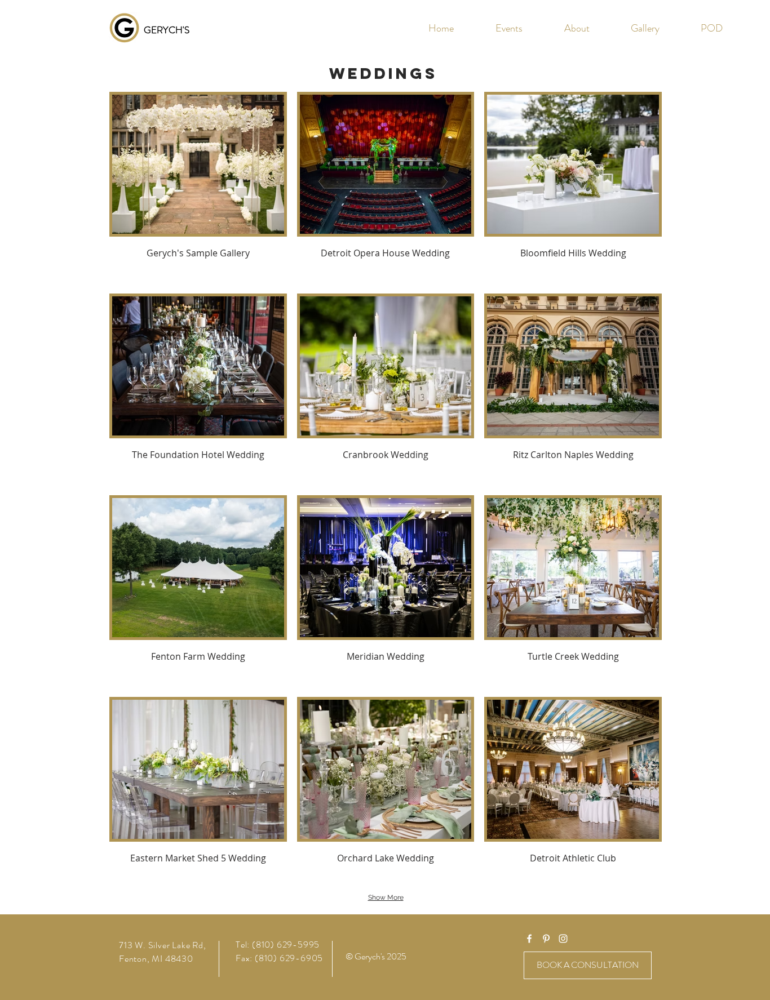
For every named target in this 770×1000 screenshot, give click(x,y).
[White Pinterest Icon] (546, 938)
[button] (645, 28)
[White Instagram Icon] (563, 938)
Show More (386, 897)
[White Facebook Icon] (529, 938)
